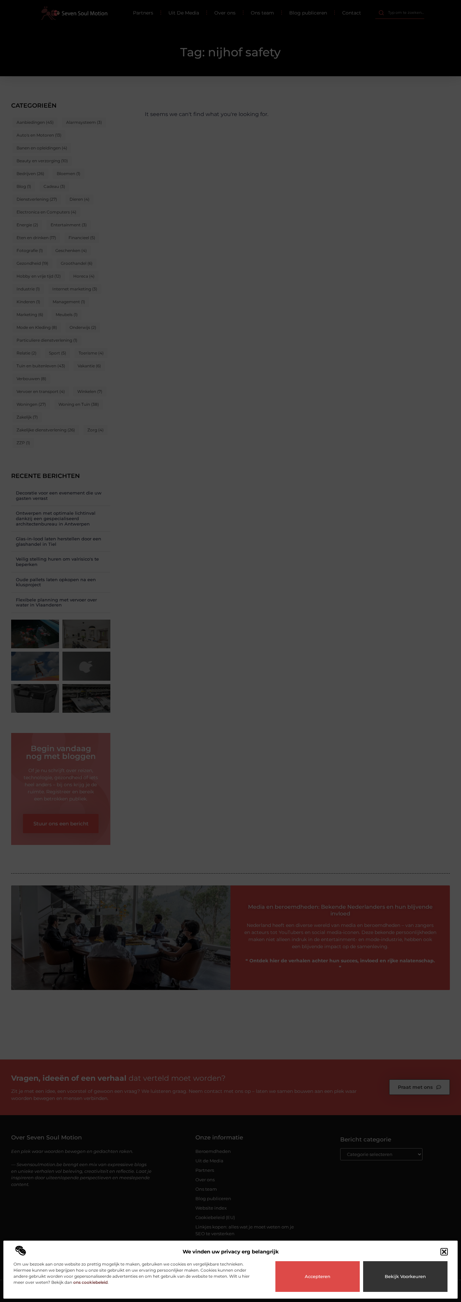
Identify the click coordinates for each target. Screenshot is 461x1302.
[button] (444, 1251)
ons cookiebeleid (90, 1282)
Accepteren (317, 1276)
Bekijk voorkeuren (405, 1276)
